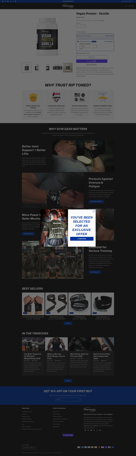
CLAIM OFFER (82, 239)
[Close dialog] (94, 211)
